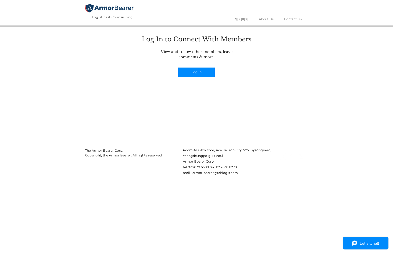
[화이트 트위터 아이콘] (292, 156)
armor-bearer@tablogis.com (215, 173)
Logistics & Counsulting (112, 17)
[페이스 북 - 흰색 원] (283, 156)
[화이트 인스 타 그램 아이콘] (301, 156)
